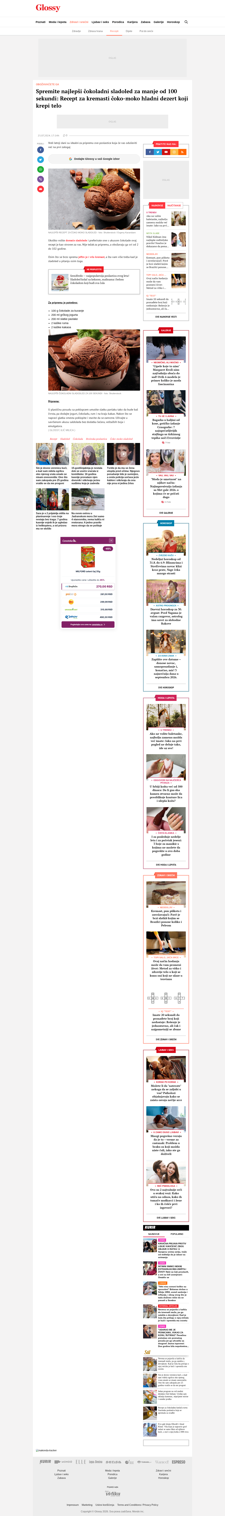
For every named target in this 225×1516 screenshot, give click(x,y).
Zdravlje (76, 31)
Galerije (159, 22)
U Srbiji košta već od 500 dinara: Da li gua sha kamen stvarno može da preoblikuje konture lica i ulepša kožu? (166, 794)
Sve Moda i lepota (166, 864)
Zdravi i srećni (79, 22)
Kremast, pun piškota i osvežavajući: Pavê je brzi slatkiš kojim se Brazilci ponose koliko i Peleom (157, 262)
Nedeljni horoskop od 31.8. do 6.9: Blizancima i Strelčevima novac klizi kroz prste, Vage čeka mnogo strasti (166, 566)
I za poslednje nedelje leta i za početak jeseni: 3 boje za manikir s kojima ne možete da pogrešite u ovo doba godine (166, 845)
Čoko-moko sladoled (121, 439)
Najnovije (153, 1234)
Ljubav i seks (100, 22)
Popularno (177, 1234)
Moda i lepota (57, 22)
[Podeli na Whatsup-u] (40, 169)
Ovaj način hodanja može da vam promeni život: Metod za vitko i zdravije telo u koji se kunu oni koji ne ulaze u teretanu (158, 283)
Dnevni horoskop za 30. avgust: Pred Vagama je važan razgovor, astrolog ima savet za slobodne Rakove (166, 616)
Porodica (118, 22)
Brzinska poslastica (96, 439)
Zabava (145, 22)
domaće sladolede (76, 240)
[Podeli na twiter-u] (40, 159)
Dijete (129, 31)
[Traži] (186, 22)
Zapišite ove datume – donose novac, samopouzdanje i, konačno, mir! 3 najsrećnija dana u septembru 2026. (166, 668)
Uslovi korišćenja (105, 1505)
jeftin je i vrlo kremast (91, 257)
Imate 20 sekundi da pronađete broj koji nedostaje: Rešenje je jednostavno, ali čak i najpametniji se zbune (158, 304)
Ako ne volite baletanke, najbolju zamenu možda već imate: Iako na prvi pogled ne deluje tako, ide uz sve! (156, 220)
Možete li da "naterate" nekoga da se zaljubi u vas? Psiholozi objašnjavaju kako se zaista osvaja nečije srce (166, 1093)
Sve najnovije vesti (166, 316)
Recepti (114, 31)
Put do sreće (146, 31)
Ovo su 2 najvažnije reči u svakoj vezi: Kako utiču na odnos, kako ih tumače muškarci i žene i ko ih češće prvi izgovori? (166, 1198)
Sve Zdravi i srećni (166, 1039)
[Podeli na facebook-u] (40, 149)
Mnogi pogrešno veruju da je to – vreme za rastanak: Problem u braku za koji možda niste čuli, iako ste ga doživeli (166, 1145)
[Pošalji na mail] (40, 189)
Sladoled (65, 439)
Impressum (73, 1505)
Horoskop (173, 22)
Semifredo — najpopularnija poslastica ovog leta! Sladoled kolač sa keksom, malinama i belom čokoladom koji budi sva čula (99, 279)
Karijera (132, 22)
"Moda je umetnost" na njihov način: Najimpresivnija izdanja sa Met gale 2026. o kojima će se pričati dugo (166, 488)
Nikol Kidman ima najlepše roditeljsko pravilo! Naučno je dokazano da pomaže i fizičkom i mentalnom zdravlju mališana (157, 241)
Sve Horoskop (166, 687)
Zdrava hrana (95, 31)
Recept (53, 439)
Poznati (40, 22)
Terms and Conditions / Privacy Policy (137, 1505)
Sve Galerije (166, 512)
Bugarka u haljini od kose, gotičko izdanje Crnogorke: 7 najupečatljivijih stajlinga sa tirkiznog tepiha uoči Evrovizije (166, 429)
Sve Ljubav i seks (166, 1217)
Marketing (87, 1505)
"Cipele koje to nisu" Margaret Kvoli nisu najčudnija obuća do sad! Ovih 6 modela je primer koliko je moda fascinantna (166, 375)
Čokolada (78, 439)
